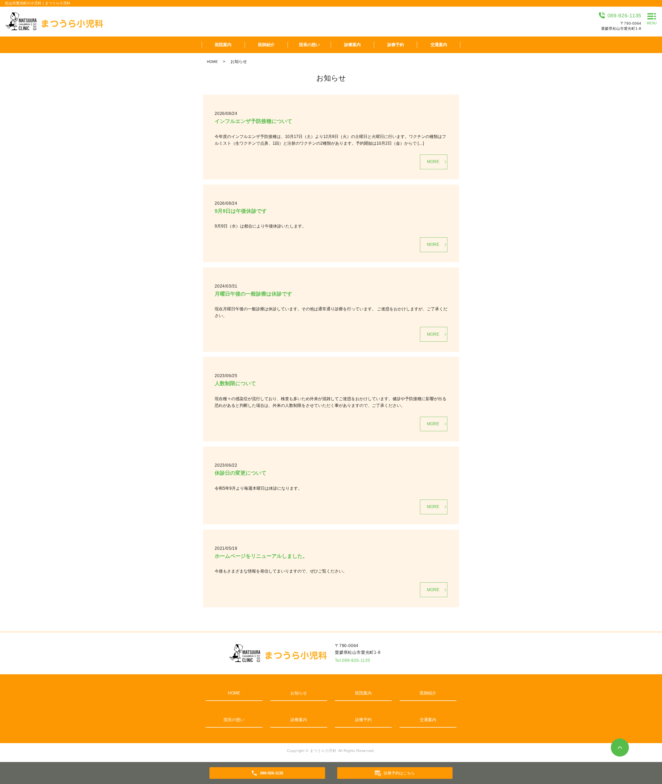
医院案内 (223, 44)
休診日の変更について (240, 473)
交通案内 (439, 44)
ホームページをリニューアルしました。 (261, 556)
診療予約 (395, 44)
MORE (433, 161)
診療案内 (352, 44)
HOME (212, 62)
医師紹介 (266, 44)
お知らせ (298, 693)
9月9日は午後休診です (241, 211)
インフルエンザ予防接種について (253, 121)
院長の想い (309, 44)
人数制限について (235, 383)
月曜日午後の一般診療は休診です (253, 294)
